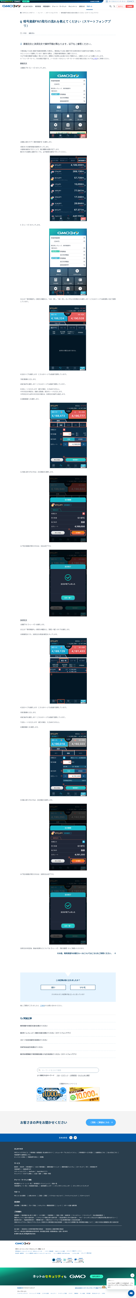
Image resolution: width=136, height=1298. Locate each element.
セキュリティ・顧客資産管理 (46, 1205)
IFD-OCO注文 (35, 394)
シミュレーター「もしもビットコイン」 (66, 1152)
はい (53, 987)
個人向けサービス (96, 1293)
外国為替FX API (27, 1169)
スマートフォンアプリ (52, 13)
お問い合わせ (32, 1196)
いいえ (83, 987)
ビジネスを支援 (45, 1293)
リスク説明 (42, 1215)
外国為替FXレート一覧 (20, 1186)
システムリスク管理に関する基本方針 (46, 1217)
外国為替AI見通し (34, 1186)
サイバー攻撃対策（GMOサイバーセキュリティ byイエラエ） (38, 1253)
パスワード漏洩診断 (49, 1251)
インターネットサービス (22, 1293)
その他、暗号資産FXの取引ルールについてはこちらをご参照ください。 (85, 953)
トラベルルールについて (56, 1196)
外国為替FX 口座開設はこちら (22, 1155)
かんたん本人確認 (84, 1075)
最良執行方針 (18, 1220)
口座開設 (129, 6)
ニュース (59, 1205)
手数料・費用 (47, 1173)
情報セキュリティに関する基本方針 (24, 1217)
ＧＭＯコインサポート (28, 13)
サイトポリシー (76, 1215)
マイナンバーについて (71, 1196)
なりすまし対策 (75, 1253)
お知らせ (82, 6)
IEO (87, 1167)
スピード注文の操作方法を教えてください (33, 1040)
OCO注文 (24, 391)
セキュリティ (53, 1293)
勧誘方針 (67, 1215)
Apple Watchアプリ (42, 1171)
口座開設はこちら (100, 1152)
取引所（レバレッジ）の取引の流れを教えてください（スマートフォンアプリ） (46, 1033)
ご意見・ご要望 (42, 1196)
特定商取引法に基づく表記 (29, 1215)
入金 (58, 1075)
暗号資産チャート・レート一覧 (22, 1183)
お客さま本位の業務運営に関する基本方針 (106, 1222)
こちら (42, 1005)
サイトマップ (87, 1215)
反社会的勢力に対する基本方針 (68, 1217)
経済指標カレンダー (46, 1186)
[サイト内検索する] (110, 6)
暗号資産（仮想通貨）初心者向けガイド (41, 1152)
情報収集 (76, 1293)
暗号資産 (88, 1293)
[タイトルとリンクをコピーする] (75, 1137)
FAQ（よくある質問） (20, 1196)
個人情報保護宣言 (98, 1215)
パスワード (64, 1075)
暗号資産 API (93, 1167)
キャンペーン (72, 6)
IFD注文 (24, 394)
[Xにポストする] (71, 1137)
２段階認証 (73, 1075)
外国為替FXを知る (33, 1157)
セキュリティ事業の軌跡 (86, 1253)
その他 (103, 1293)
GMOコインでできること (21, 1152)
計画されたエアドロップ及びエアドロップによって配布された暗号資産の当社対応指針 (38, 1222)
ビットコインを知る (19, 1157)
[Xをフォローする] (114, 6)
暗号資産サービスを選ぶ (86, 1152)
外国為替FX (17, 1169)
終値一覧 (54, 1183)
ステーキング (80, 1167)
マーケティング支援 (62, 1293)
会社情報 (16, 1205)
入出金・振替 (37, 1173)
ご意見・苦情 (59, 1215)
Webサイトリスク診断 (60, 1251)
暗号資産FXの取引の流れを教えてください (33, 1026)
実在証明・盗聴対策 (19, 1253)
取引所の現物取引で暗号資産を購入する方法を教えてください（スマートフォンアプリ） (48, 1054)
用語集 (42, 1157)
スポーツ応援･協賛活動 (70, 1205)
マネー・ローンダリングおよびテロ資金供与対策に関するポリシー (97, 1217)
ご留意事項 (50, 1215)
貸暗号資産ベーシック (53, 1167)
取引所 (22, 1167)
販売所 (16, 1167)
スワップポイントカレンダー (62, 1186)
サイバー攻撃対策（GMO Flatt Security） (62, 1253)
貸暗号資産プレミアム (68, 1167)
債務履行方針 (40, 1220)
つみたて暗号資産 (40, 1167)
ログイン (120, 6)
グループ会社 (32, 1205)
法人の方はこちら (112, 1152)
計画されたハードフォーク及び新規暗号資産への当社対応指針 (63, 1220)
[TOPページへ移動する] (11, 6)
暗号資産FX (29, 1167)
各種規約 (16, 1215)
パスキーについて (85, 1196)
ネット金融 (82, 1293)
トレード (40, 13)
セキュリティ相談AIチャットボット (74, 1251)
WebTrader (32, 1171)
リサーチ (70, 1293)
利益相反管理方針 (29, 1220)
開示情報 (24, 1205)
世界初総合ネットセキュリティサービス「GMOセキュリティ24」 (29, 1251)
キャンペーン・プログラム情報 (22, 1173)
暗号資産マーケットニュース (42, 1183)
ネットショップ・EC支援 (34, 1293)
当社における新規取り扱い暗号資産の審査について (78, 1222)
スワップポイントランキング (81, 1186)
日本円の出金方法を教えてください (31, 1047)
